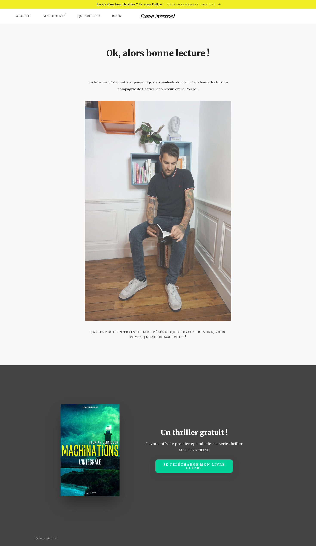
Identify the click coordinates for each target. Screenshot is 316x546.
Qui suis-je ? (88, 16)
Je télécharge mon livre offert (194, 466)
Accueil (23, 16)
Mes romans (54, 16)
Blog (116, 16)
